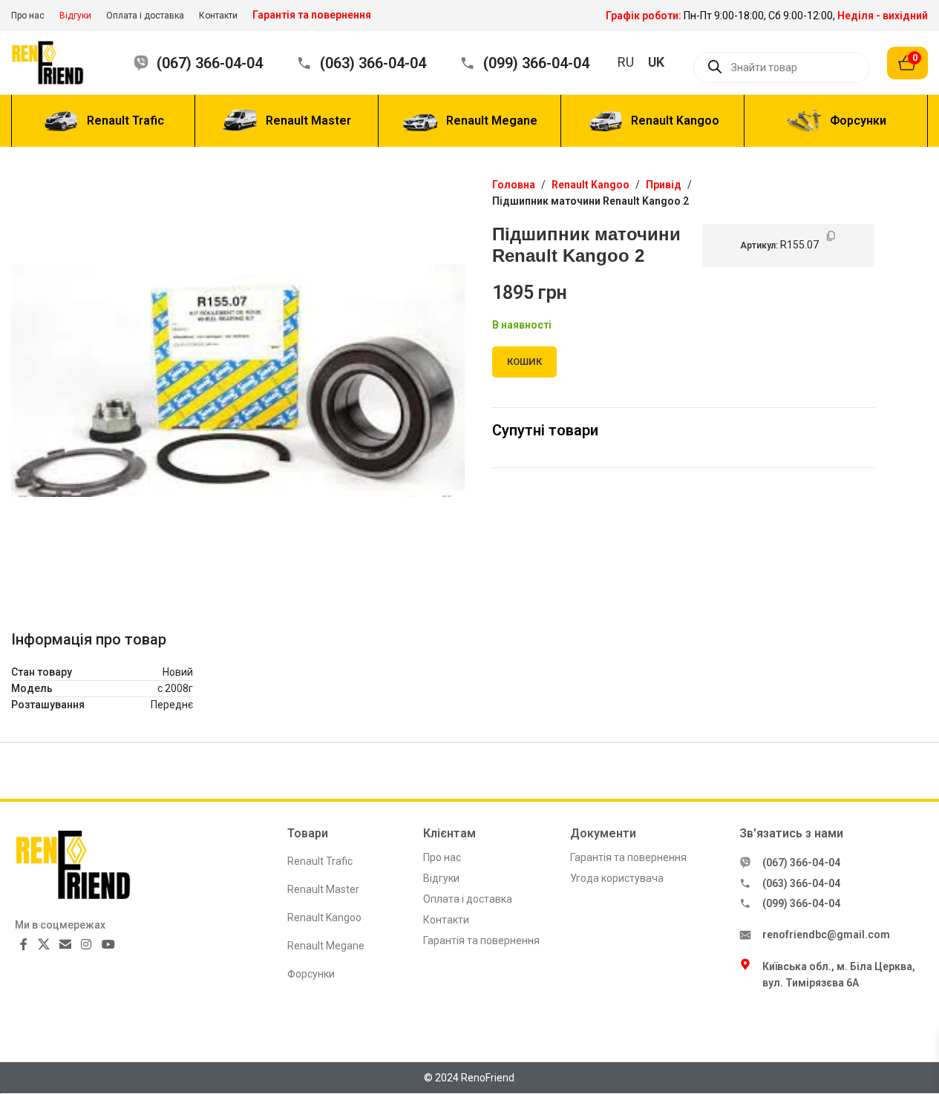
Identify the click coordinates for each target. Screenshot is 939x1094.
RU (626, 62)
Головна (513, 185)
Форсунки (311, 974)
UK (656, 62)
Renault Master (323, 889)
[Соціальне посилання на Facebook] (24, 945)
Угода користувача (617, 878)
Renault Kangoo (590, 185)
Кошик (524, 362)
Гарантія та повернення (481, 940)
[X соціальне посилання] (43, 945)
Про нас (442, 857)
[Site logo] (57, 61)
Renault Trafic (320, 861)
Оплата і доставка (467, 899)
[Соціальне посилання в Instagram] (86, 945)
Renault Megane (325, 946)
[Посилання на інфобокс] (767, 15)
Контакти (446, 920)
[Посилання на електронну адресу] (65, 945)
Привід (663, 185)
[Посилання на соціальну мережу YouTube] (108, 945)
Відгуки (441, 878)
